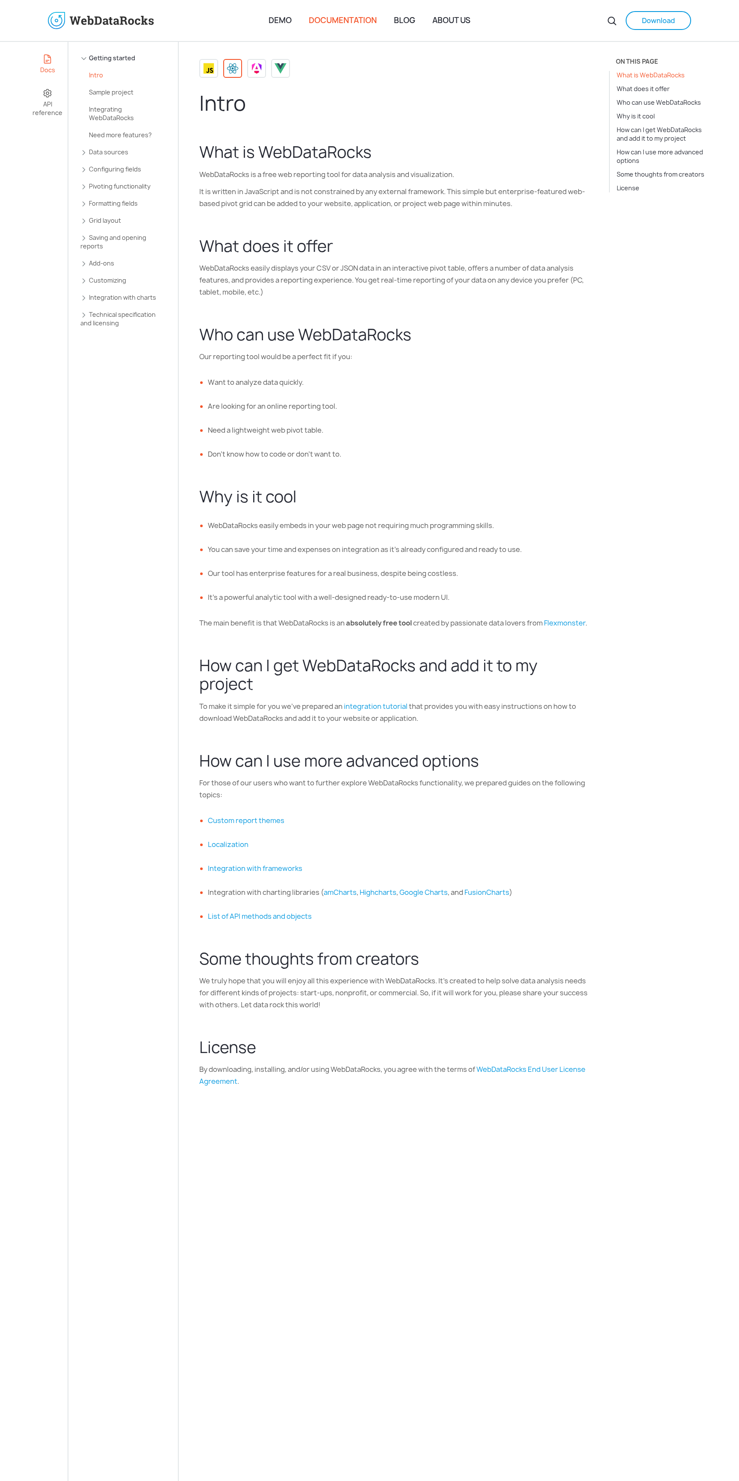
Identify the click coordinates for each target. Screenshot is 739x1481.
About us (451, 20)
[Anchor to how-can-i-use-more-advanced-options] (488, 760)
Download (658, 20)
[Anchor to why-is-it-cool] (305, 496)
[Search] (612, 20)
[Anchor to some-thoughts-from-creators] (428, 958)
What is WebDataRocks (651, 75)
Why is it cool (636, 116)
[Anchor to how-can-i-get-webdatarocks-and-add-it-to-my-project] (262, 683)
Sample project (111, 92)
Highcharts (378, 892)
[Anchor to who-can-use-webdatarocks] (420, 334)
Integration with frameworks (255, 868)
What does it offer (643, 89)
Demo (280, 20)
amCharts (340, 892)
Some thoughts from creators (660, 174)
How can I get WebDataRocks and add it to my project (659, 134)
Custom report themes (246, 820)
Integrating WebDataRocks (111, 113)
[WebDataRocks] (155, 20)
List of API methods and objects (260, 916)
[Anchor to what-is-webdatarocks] (380, 152)
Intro (96, 75)
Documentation (343, 20)
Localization (228, 844)
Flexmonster (564, 623)
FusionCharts (486, 892)
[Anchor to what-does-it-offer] (342, 246)
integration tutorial (376, 706)
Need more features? (120, 135)
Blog (404, 20)
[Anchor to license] (265, 1047)
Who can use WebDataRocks (659, 102)
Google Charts (423, 892)
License (628, 188)
